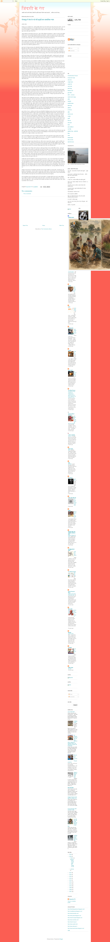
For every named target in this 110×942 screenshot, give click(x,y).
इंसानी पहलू (70, 88)
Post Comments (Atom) (46, 229)
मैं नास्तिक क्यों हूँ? (75, 722)
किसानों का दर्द (70, 90)
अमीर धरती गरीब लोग (72, 497)
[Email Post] (41, 186)
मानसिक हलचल (71, 217)
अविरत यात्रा (70, 667)
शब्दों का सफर (70, 328)
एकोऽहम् (69, 285)
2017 (70, 872)
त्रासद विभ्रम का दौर (75, 309)
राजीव (69, 930)
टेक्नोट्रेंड (69, 101)
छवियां (69, 99)
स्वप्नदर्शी (69, 647)
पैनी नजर (69, 120)
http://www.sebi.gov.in (72, 926)
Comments (72, 50)
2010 (70, 885)
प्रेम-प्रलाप (70, 122)
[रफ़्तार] (69, 209)
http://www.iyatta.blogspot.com (74, 915)
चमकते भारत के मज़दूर (72, 97)
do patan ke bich (72, 571)
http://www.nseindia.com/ (73, 919)
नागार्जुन (69, 116)
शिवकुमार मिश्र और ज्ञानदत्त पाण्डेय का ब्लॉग (71, 533)
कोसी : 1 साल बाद (71, 94)
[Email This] (43, 187)
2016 (70, 874)
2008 (70, 889)
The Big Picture (71, 390)
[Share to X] (46, 187)
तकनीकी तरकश (70, 103)
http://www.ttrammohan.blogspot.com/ (76, 928)
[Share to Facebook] (48, 187)
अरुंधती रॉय (70, 84)
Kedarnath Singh (71, 77)
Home (43, 225)
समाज (69, 135)
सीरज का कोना (70, 139)
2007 (70, 891)
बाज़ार (69, 124)
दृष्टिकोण (69, 107)
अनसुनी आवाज (70, 82)
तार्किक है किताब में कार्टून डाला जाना (75, 775)
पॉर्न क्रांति (70, 464)
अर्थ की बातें (70, 86)
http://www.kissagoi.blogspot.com (75, 917)
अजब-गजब (69, 80)
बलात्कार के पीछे (71, 633)
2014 (70, 878)
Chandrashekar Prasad (73, 75)
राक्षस (69, 450)
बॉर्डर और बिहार (75, 574)
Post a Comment (27, 193)
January (72, 869)
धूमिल (69, 112)
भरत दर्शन (70, 668)
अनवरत (69, 350)
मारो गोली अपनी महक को (75, 289)
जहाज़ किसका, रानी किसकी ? (75, 332)
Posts (71, 48)
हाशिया (69, 510)
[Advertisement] (43, 210)
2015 (70, 876)
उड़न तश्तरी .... (71, 370)
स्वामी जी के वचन (71, 142)
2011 (70, 884)
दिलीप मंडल (70, 105)
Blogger (61, 939)
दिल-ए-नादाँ (70, 609)
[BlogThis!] (45, 187)
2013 (70, 880)
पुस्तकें (69, 118)
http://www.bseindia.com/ (73, 913)
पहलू (69, 462)
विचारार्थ (69, 632)
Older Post (61, 225)
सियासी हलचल (70, 137)
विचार (69, 133)
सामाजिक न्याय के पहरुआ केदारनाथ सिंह (75, 838)
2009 (70, 887)
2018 (70, 856)
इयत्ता (69, 307)
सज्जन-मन (70, 436)
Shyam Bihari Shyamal (71, 414)
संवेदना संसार (70, 448)
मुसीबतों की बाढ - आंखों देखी (73, 131)
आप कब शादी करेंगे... (71, 711)
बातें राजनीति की (70, 127)
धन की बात (70, 109)
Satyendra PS (72, 899)
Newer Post (25, 225)
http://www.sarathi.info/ (73, 924)
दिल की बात (70, 478)
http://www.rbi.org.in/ (72, 921)
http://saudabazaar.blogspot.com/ (75, 911)
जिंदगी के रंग (33, 8)
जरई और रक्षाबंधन (71, 271)
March (71, 858)
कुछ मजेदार (70, 92)
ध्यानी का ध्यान (70, 114)
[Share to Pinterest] (49, 187)
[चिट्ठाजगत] (70, 677)
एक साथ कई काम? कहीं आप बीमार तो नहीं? (72, 809)
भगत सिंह (69, 129)
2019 (70, 854)
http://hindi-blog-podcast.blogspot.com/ (76, 909)
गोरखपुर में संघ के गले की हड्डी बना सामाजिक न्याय (72, 798)
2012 (70, 882)
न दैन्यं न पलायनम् (71, 435)
